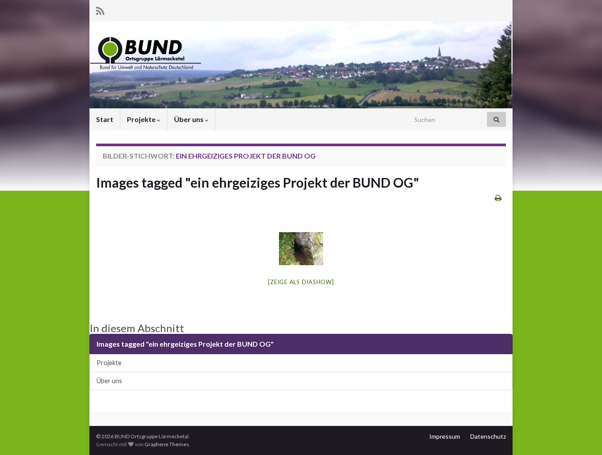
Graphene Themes (167, 444)
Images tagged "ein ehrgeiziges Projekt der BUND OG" (257, 182)
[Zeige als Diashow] (301, 281)
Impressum (444, 436)
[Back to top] (582, 435)
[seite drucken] (498, 197)
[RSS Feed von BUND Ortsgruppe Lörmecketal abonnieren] (100, 9)
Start (104, 119)
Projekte (142, 119)
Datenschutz (488, 436)
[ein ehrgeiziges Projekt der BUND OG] (301, 248)
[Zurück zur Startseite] (301, 64)
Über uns (189, 119)
